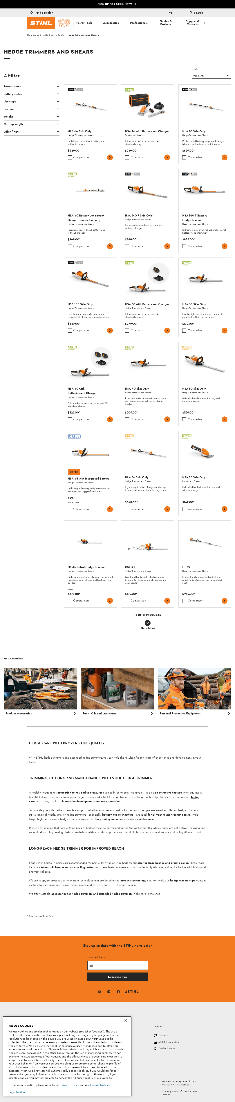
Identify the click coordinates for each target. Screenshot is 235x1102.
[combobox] (193, 75)
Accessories (111, 23)
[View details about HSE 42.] (147, 564)
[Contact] (170, 12)
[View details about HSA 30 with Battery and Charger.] (147, 297)
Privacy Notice (69, 1085)
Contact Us (164, 1035)
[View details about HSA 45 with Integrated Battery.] (90, 473)
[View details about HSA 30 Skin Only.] (205, 297)
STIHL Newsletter (168, 1042)
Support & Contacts (192, 22)
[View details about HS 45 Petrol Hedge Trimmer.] (90, 564)
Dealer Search (166, 1048)
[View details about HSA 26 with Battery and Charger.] (147, 124)
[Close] (126, 1020)
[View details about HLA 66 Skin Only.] (90, 124)
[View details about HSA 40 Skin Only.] (147, 384)
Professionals (139, 23)
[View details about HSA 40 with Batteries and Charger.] (90, 384)
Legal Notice (16, 1092)
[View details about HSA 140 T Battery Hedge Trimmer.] (205, 211)
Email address (96, 957)
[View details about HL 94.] (205, 564)
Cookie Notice (99, 1085)
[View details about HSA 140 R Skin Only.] (147, 211)
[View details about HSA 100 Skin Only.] (90, 297)
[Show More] (148, 623)
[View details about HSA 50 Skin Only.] (205, 384)
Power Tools (84, 23)
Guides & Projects (166, 22)
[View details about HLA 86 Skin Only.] (205, 124)
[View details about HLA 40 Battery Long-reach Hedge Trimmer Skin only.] (90, 211)
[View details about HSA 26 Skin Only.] (205, 473)
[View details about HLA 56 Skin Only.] (147, 473)
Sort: (195, 69)
